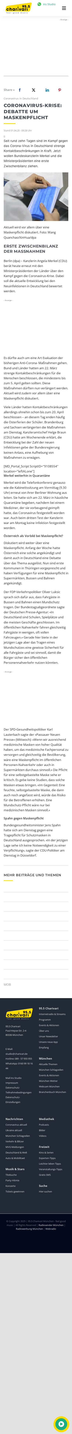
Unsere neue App (48, 1042)
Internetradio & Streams (52, 1014)
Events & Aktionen (49, 1025)
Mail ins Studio (14, 1078)
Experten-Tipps (47, 1158)
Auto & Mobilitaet (15, 1158)
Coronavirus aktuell (16, 1124)
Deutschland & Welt (16, 1152)
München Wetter (48, 1081)
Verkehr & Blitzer (15, 1141)
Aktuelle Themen (48, 1064)
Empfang (44, 1047)
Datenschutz (12, 1087)
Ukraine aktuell (14, 1130)
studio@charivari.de (17, 1053)
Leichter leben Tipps (50, 1163)
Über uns (44, 1030)
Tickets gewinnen (15, 1191)
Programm (45, 1019)
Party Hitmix (12, 1180)
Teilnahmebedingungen (19, 1092)
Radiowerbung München (29, 1228)
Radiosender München (51, 1225)
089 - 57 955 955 (23, 1058)
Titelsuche (11, 1174)
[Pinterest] (59, 90)
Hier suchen (45, 1191)
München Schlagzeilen (51, 1069)
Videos (42, 1135)
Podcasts (44, 1124)
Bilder (42, 1130)
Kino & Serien (46, 1152)
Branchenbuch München (52, 1092)
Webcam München (49, 1086)
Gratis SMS (45, 1174)
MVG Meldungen (15, 1147)
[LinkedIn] (46, 90)
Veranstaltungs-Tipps (50, 1169)
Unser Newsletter (48, 1036)
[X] (33, 90)
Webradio (50, 1228)
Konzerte (11, 1186)
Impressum (12, 1082)
